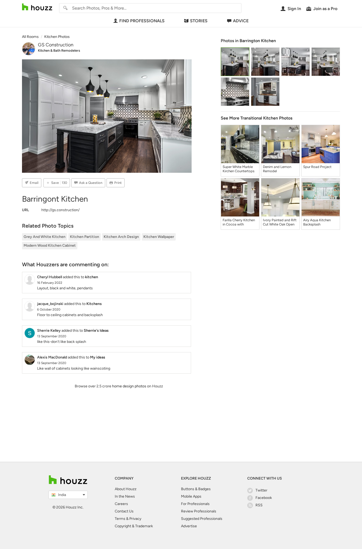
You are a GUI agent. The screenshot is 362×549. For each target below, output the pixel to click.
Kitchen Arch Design (121, 236)
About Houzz (125, 489)
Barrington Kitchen (258, 40)
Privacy (135, 518)
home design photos (129, 386)
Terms (120, 518)
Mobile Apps (191, 496)
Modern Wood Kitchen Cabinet (50, 245)
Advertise (189, 526)
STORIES (199, 20)
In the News (125, 496)
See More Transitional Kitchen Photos (256, 118)
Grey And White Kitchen (44, 236)
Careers (121, 504)
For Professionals (195, 504)
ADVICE (241, 20)
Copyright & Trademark (134, 526)
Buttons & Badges (196, 489)
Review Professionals (198, 511)
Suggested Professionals (201, 518)
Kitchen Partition (84, 236)
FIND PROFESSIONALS (142, 20)
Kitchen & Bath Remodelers (59, 50)
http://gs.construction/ (60, 210)
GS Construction (55, 45)
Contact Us (124, 511)
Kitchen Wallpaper (158, 236)
